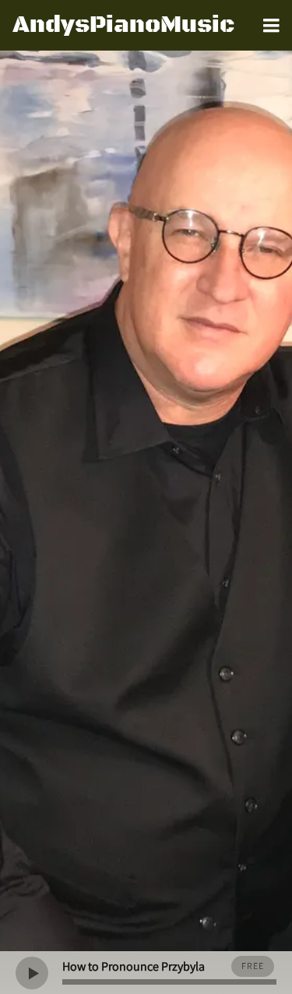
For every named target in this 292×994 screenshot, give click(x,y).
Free (252, 965)
